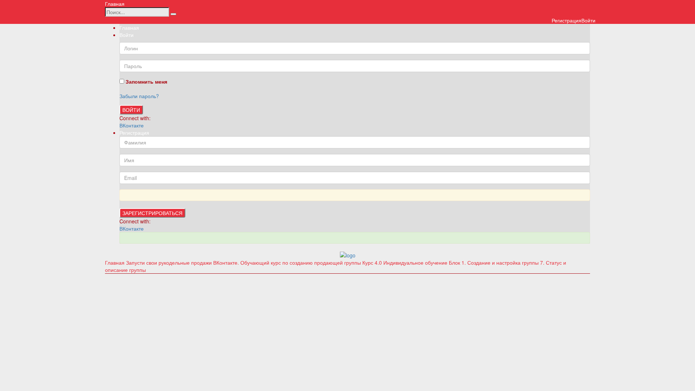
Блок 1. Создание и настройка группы (494, 262)
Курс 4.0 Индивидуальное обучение (405, 262)
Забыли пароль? (139, 96)
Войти (131, 109)
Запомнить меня (145, 81)
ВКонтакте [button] (131, 125)
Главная (115, 3)
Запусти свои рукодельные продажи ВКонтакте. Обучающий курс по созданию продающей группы (244, 262)
